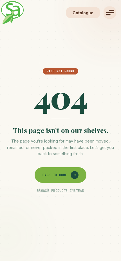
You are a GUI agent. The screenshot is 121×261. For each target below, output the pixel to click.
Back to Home (54, 175)
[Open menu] (110, 12)
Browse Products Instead (60, 190)
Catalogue (83, 12)
